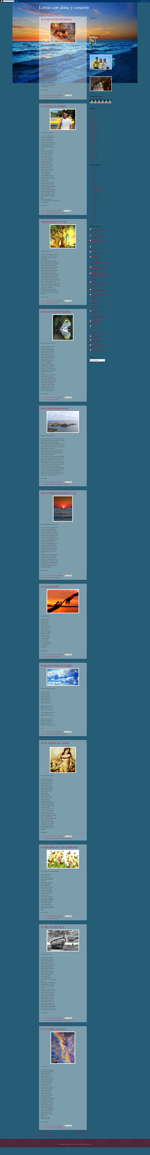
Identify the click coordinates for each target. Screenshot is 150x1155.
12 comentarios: (59, 95)
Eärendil (93, 282)
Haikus (91, 130)
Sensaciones (56, 399)
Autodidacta (94, 251)
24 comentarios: (59, 1018)
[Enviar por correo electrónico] (65, 95)
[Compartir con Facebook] (70, 95)
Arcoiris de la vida (95, 246)
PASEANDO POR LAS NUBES (56, 665)
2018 (92, 184)
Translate (101, 362)
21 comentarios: (59, 397)
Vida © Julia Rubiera (95, 307)
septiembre (95, 195)
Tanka (91, 160)
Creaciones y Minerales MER (98, 267)
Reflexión (92, 144)
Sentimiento (56, 97)
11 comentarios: (59, 300)
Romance (93, 331)
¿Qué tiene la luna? (95, 346)
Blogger (90, 1144)
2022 (92, 176)
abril (94, 204)
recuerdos (63, 838)
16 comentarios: (59, 575)
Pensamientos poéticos (97, 321)
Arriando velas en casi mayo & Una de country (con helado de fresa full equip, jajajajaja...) (99, 284)
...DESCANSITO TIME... (96, 236)
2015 (92, 215)
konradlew (76, 1144)
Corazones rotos (95, 242)
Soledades (93, 327)
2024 (92, 171)
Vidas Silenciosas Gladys (97, 350)
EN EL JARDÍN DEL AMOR (55, 742)
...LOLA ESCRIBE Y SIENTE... (98, 235)
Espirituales (92, 128)
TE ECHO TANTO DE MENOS (56, 19)
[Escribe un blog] (67, 95)
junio (94, 199)
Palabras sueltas (95, 310)
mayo (94, 201)
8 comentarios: (58, 210)
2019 (92, 182)
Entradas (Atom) (49, 1135)
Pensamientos (49, 399)
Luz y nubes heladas (95, 248)
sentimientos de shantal (97, 340)
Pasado (91, 138)
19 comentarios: (59, 916)
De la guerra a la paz (95, 322)
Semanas (92, 152)
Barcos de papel (95, 256)
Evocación (93, 312)
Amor (47, 97)
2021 (92, 178)
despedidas (92, 122)
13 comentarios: (59, 482)
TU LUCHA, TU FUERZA (54, 106)
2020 (92, 180)
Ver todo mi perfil (94, 48)
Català (91, 117)
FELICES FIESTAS (95, 341)
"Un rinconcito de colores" (97, 229)
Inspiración (51, 97)
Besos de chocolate (95, 297)
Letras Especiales (55, 212)
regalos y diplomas (94, 148)
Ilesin (99, 37)
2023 (92, 174)
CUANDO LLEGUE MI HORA (97, 317)
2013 (92, 219)
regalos (91, 146)
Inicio (64, 1133)
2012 (92, 221)
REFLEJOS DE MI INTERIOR (56, 311)
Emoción (48, 484)
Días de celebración (94, 124)
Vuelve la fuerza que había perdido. (99, 351)
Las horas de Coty (95, 302)
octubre (94, 193)
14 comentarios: (59, 654)
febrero (94, 206)
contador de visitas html (95, 98)
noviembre (95, 186)
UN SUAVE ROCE (50, 586)
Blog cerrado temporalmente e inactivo (99, 332)
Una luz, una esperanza (97, 345)
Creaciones (92, 121)
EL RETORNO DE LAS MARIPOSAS (59, 847)
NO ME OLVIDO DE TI (52, 927)
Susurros (92, 158)
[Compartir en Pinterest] (71, 95)
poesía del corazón (96, 326)
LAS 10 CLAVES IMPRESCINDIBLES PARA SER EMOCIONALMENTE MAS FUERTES (99, 277)
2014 (92, 217)
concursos (92, 118)
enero (94, 208)
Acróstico (92, 111)
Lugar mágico (93, 136)
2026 (92, 167)
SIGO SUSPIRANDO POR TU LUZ (58, 493)
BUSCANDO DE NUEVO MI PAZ (98, 290)
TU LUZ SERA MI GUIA (53, 1029)
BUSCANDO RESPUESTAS (55, 408)
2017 (92, 211)
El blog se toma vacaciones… (97, 253)
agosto (94, 197)
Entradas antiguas (81, 1133)
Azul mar (92, 115)
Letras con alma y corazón (64, 7)
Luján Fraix (94, 300)
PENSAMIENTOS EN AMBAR (98, 316)
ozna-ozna (93, 305)
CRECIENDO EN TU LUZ (54, 221)
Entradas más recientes (46, 1133)
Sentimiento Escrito (96, 336)
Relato (91, 150)
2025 (92, 169)
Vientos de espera (95, 258)
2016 (92, 213)
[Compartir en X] (68, 95)
